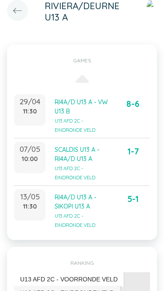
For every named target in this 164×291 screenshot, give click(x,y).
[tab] (69, 279)
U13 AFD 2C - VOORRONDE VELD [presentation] (69, 279)
